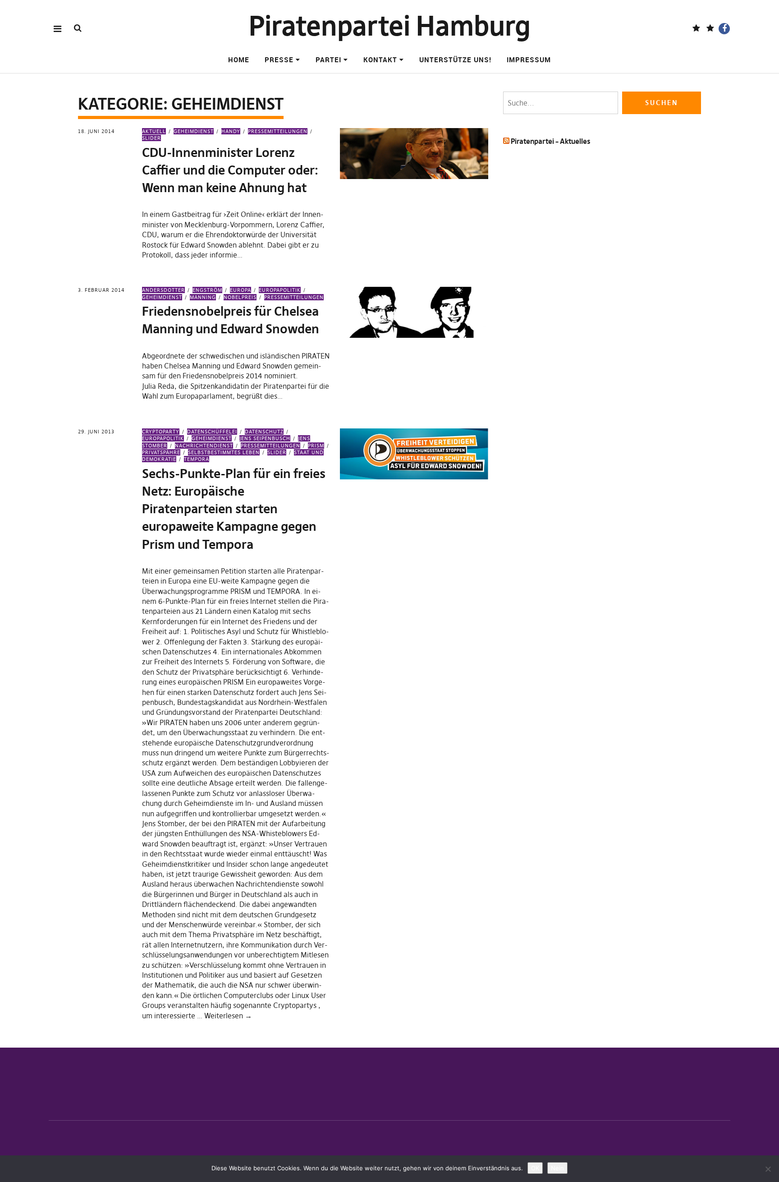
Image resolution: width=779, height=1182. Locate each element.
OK (535, 1168)
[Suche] (77, 28)
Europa (240, 290)
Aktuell (154, 131)
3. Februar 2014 (101, 290)
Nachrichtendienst (204, 445)
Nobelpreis (240, 297)
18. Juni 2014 (96, 131)
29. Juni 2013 (96, 431)
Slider (276, 452)
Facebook (724, 28)
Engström (207, 290)
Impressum (529, 59)
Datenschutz (264, 431)
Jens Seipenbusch (264, 438)
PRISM (316, 445)
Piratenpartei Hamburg (390, 26)
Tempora (196, 459)
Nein (557, 1168)
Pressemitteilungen (277, 131)
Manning (203, 297)
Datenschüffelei (212, 431)
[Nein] (767, 1168)
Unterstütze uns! (455, 59)
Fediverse (696, 28)
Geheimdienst (194, 131)
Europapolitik (280, 290)
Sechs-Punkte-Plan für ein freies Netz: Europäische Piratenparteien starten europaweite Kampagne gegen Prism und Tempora (233, 509)
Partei (328, 59)
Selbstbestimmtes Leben (224, 452)
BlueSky (710, 28)
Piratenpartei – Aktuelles (550, 141)
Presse (279, 59)
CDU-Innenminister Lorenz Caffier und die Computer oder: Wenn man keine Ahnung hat (230, 170)
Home (238, 59)
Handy (230, 131)
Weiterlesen (228, 1015)
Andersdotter (163, 290)
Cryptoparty (160, 431)
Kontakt (380, 59)
